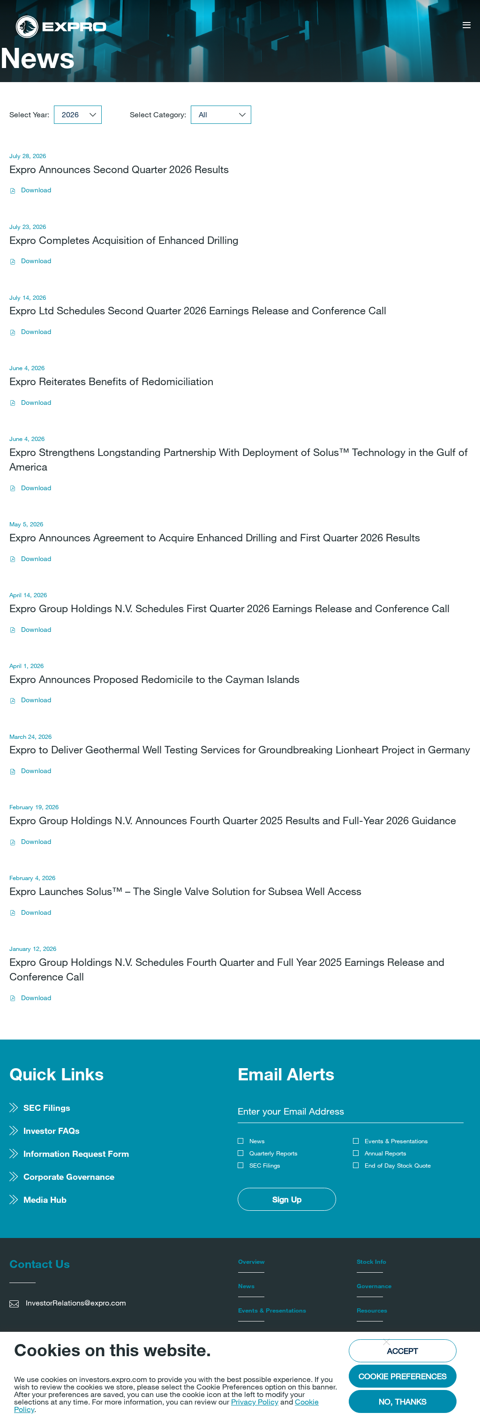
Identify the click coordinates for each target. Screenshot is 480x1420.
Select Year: (29, 114)
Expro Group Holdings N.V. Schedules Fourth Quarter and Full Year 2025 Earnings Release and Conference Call (226, 969)
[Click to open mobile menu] (467, 26)
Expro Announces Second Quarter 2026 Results (119, 169)
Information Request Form (76, 1153)
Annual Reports (385, 1153)
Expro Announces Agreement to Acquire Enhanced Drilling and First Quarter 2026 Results (214, 537)
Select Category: (158, 114)
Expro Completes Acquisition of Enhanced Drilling (124, 240)
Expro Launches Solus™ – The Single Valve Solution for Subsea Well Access (185, 891)
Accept (402, 1351)
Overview (251, 1261)
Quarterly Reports (273, 1153)
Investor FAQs (51, 1130)
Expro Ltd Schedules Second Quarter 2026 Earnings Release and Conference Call (197, 310)
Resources (372, 1310)
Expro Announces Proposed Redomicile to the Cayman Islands (154, 679)
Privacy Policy (254, 1401)
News (257, 1141)
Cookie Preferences (403, 1376)
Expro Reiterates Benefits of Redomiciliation (111, 381)
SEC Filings (46, 1107)
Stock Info (371, 1261)
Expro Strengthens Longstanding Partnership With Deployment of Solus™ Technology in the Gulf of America (238, 459)
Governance (374, 1286)
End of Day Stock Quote (398, 1165)
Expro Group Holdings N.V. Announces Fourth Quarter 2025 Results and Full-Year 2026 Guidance (232, 820)
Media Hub (45, 1199)
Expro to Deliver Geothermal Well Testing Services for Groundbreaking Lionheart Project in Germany (239, 749)
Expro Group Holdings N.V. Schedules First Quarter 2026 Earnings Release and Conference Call (229, 608)
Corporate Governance (68, 1176)
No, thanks (403, 1401)
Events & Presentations (396, 1141)
